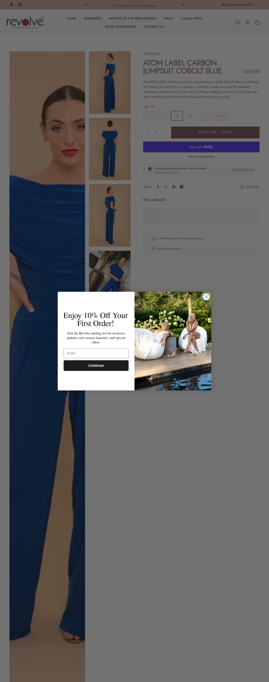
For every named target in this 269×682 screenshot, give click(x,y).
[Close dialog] (206, 296)
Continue (96, 366)
